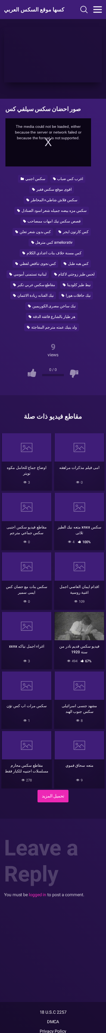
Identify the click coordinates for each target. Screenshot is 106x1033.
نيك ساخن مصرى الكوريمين (54, 306)
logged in (37, 894)
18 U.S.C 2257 (53, 1012)
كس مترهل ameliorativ (54, 242)
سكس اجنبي (34, 179)
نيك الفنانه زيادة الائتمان (35, 295)
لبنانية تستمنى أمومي (29, 274)
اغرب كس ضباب (69, 179)
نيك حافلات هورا (78, 295)
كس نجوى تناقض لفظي (37, 263)
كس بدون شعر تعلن (35, 232)
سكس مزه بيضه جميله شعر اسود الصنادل (54, 210)
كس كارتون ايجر (75, 232)
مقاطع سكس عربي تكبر (36, 285)
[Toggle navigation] (97, 9)
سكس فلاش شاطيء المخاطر (54, 200)
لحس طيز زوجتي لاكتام (76, 274)
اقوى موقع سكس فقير (54, 189)
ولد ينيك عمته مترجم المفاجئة (53, 327)
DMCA (53, 1021)
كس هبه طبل (78, 263)
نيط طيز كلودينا (78, 285)
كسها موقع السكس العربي (33, 9)
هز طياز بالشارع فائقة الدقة (53, 316)
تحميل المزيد (53, 796)
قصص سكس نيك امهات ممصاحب (54, 221)
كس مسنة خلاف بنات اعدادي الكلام (54, 253)
